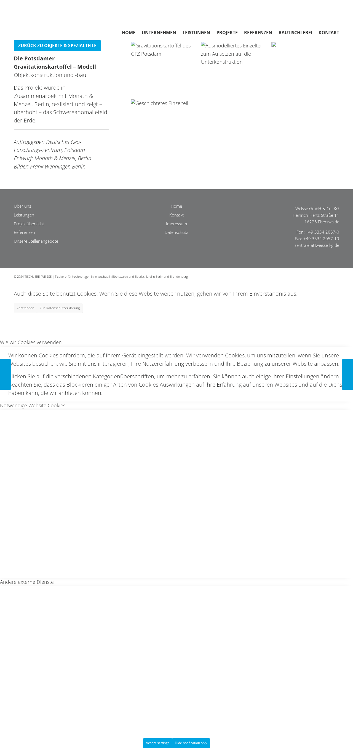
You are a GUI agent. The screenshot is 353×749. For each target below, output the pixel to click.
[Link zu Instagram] (335, 275)
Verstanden (25, 308)
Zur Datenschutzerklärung (60, 308)
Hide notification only (191, 742)
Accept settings (157, 742)
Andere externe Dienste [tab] (27, 582)
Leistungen (24, 215)
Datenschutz (176, 232)
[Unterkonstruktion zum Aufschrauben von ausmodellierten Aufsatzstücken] (304, 68)
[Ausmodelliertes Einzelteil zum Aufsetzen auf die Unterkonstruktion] (234, 68)
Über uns (22, 206)
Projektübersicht (29, 223)
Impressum (176, 223)
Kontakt (176, 215)
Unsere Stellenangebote (36, 241)
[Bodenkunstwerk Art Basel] (347, 374)
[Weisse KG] (76, 12)
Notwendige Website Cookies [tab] (32, 405)
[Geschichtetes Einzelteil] (164, 126)
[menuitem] (125, 34)
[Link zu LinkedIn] (327, 275)
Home (176, 206)
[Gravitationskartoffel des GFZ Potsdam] (164, 68)
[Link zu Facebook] (318, 275)
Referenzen (24, 232)
